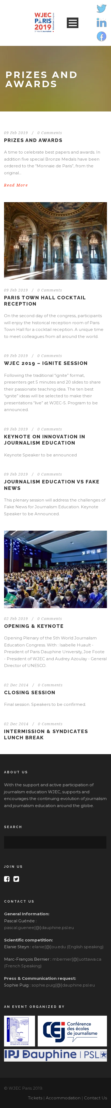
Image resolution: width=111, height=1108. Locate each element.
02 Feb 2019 (16, 618)
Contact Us (95, 1097)
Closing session (30, 692)
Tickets (35, 1097)
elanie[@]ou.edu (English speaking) (68, 946)
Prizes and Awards (33, 140)
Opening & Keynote (34, 626)
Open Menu (72, 23)
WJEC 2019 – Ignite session (46, 363)
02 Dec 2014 (16, 685)
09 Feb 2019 (16, 133)
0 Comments (49, 133)
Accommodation (63, 1097)
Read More (16, 185)
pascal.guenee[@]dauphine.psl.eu (39, 927)
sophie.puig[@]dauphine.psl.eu (63, 985)
